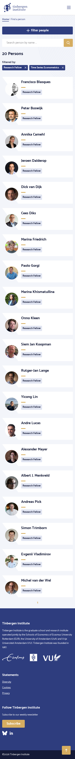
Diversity (6, 682)
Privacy (6, 693)
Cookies (6, 688)
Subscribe (13, 723)
